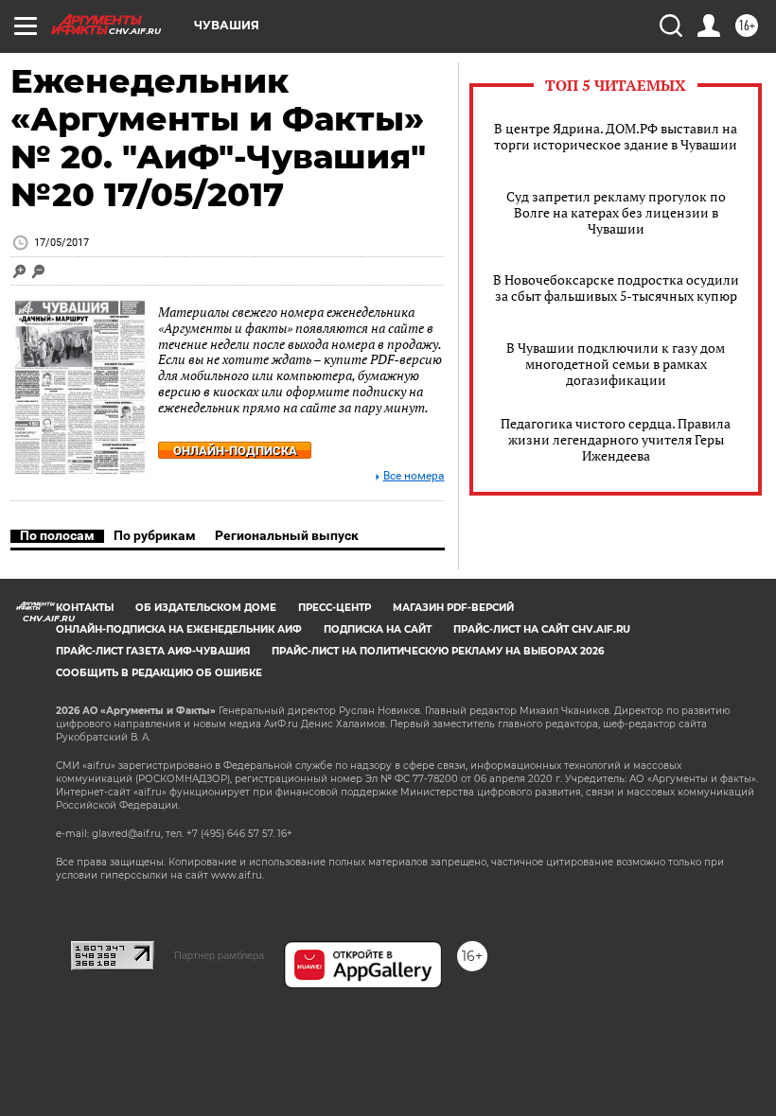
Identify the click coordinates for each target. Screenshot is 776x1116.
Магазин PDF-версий (453, 608)
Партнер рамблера (219, 955)
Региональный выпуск (287, 535)
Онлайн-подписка (235, 451)
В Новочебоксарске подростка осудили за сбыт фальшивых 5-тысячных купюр (616, 287)
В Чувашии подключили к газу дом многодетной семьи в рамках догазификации (615, 364)
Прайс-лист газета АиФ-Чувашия (153, 651)
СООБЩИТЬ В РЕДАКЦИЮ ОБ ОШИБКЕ (159, 673)
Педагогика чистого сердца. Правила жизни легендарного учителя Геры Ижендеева (616, 439)
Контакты (85, 608)
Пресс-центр (334, 608)
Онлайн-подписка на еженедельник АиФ (179, 629)
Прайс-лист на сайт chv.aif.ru (541, 629)
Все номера (414, 476)
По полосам (57, 535)
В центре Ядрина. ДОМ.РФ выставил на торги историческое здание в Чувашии (615, 136)
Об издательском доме (205, 608)
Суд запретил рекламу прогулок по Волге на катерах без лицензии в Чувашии (616, 212)
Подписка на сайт (378, 629)
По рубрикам (155, 535)
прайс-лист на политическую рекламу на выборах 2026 (438, 651)
